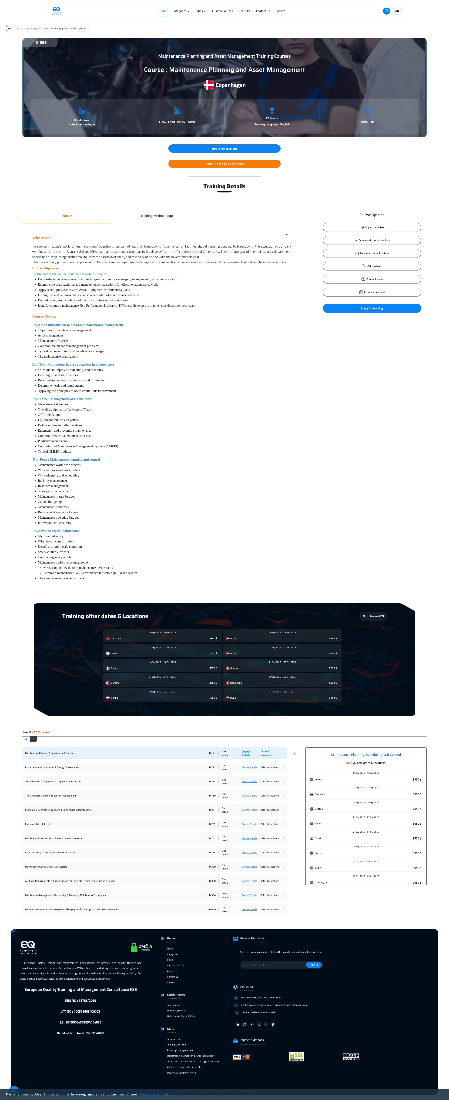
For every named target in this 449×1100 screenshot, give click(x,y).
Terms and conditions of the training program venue (194, 1061)
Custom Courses (222, 11)
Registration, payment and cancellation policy (191, 1056)
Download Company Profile (181, 1072)
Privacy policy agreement (180, 1050)
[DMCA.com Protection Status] (141, 947)
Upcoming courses (177, 1010)
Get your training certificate (181, 1016)
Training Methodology (156, 216)
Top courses (173, 1005)
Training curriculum (176, 1044)
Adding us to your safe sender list (184, 1067)
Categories (179, 11)
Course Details (246, 753)
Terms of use (174, 1039)
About (67, 216)
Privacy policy (151, 1094)
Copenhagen (31, 28)
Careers (280, 11)
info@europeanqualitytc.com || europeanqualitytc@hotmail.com (274, 1005)
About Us (244, 11)
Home (163, 11)
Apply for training (372, 308)
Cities (199, 11)
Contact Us (263, 11)
